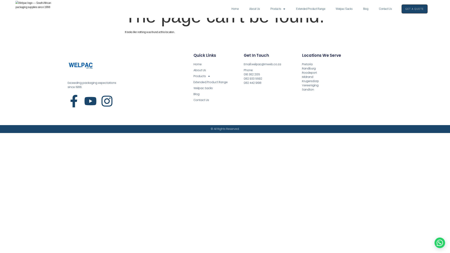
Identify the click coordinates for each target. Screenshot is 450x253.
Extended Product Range (310, 9)
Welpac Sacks (344, 9)
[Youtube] (90, 101)
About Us (254, 9)
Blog (365, 9)
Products (276, 9)
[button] (440, 243)
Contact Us (385, 9)
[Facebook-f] (74, 101)
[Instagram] (107, 101)
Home (235, 9)
